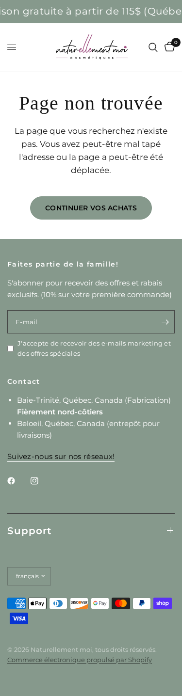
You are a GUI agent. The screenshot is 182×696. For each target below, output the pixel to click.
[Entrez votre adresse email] (165, 321)
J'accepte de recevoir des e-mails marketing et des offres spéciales (94, 348)
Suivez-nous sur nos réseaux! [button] (61, 456)
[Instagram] (41, 480)
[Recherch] (153, 47)
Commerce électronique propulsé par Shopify (79, 660)
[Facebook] (18, 480)
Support (29, 531)
